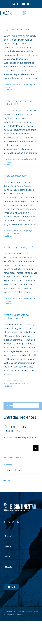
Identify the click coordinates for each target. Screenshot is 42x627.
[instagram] (13, 522)
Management (13, 383)
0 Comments (15, 233)
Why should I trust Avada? (17, 29)
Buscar (10, 406)
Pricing (29, 84)
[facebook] (4, 522)
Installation (31, 159)
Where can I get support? (16, 175)
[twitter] (9, 522)
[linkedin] (18, 522)
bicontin (8, 84)
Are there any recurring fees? (18, 247)
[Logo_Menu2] (15, 12)
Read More (7, 90)
